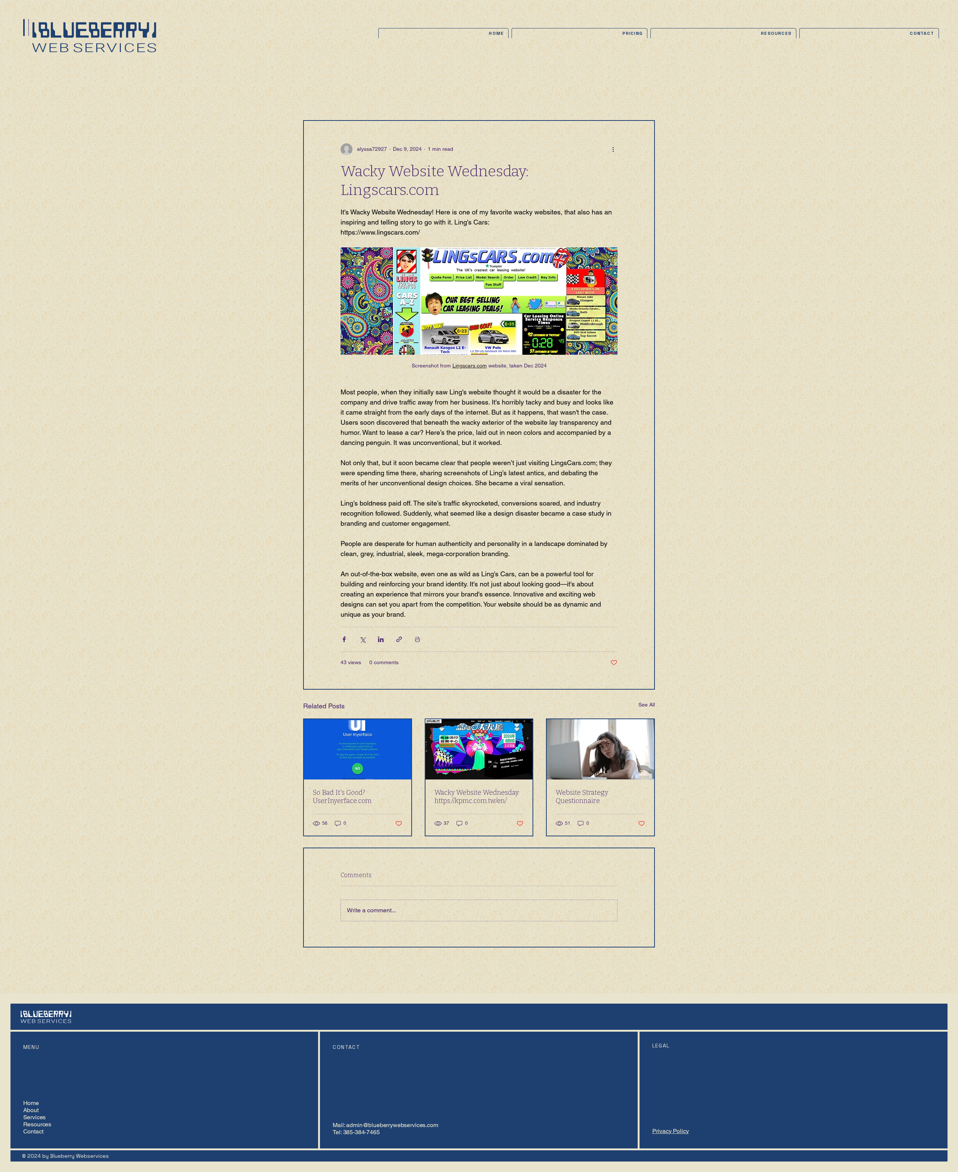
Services (34, 1117)
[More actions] (612, 149)
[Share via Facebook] (344, 639)
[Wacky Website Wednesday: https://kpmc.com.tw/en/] (479, 749)
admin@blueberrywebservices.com (392, 1125)
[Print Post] (417, 639)
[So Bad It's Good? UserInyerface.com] (357, 749)
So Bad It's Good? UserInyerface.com (342, 796)
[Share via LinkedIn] (380, 639)
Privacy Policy (670, 1131)
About (31, 1110)
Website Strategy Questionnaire (582, 796)
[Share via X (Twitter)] (362, 639)
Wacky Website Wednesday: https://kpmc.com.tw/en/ (476, 796)
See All (646, 705)
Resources (37, 1124)
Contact (33, 1131)
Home (31, 1103)
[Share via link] (399, 639)
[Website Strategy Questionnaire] (600, 749)
